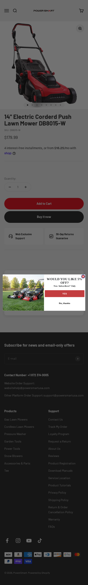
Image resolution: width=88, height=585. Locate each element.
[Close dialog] (83, 276)
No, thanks (64, 303)
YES (64, 293)
